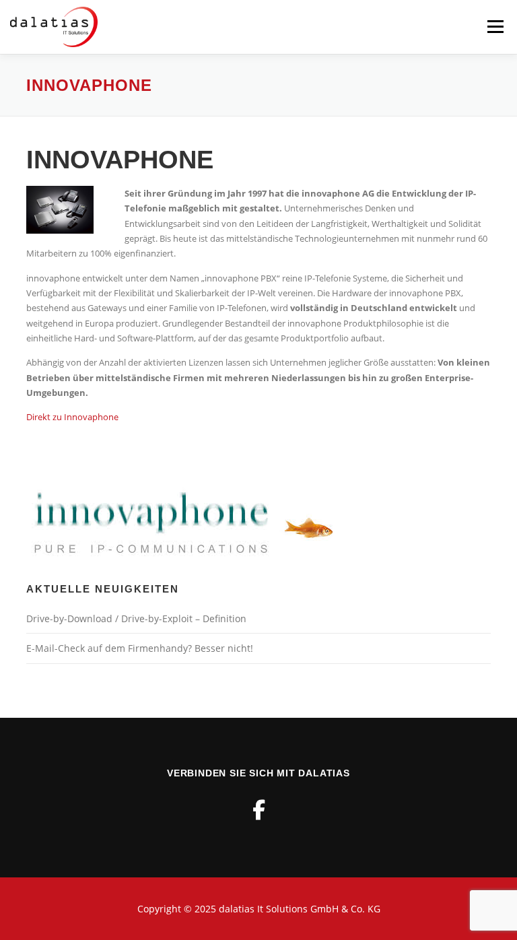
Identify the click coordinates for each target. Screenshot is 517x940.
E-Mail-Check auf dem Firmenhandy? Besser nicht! (139, 648)
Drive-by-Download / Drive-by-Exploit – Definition (136, 618)
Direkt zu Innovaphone (72, 417)
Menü (495, 27)
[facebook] (258, 810)
